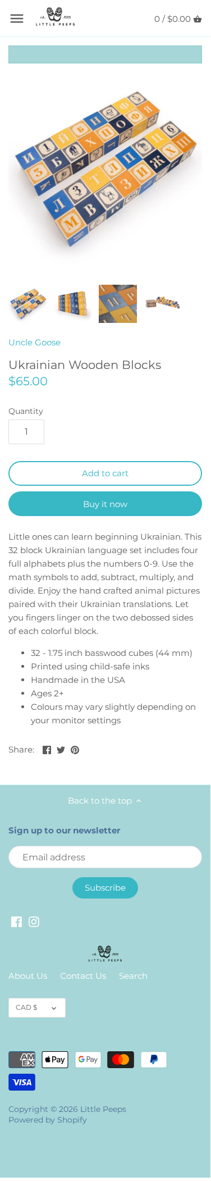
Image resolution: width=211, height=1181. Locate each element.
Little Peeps (103, 1109)
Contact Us (83, 975)
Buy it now (105, 504)
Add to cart (105, 473)
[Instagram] (34, 921)
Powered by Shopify (47, 1119)
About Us (27, 975)
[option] (28, 303)
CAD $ (26, 1007)
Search (133, 975)
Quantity (25, 411)
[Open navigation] (16, 18)
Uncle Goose (34, 342)
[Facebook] (16, 921)
